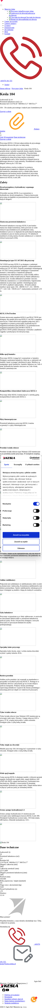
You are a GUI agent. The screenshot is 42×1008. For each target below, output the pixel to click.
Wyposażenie (8, 137)
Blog (6, 32)
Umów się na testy (11, 21)
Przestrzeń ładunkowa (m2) (9, 102)
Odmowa (21, 548)
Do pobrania (8, 30)
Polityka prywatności (11, 995)
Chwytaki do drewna (33, 17)
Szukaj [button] (6, 85)
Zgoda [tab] (6, 464)
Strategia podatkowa (11, 1003)
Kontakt (7, 34)
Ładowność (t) (5, 100)
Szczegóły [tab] (18, 464)
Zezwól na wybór (21, 542)
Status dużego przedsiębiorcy (14, 1001)
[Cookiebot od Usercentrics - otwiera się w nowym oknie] (29, 458)
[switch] (36, 511)
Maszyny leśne (9, 9)
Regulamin (8, 997)
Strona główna (5, 88)
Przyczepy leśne (28, 11)
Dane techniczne (19, 137)
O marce (7, 26)
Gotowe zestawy (10, 23)
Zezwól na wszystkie (21, 535)
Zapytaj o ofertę (5, 111)
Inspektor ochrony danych (13, 999)
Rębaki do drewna (30, 19)
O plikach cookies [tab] (32, 464)
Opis (1, 137)
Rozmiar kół (4, 104)
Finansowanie (9, 28)
